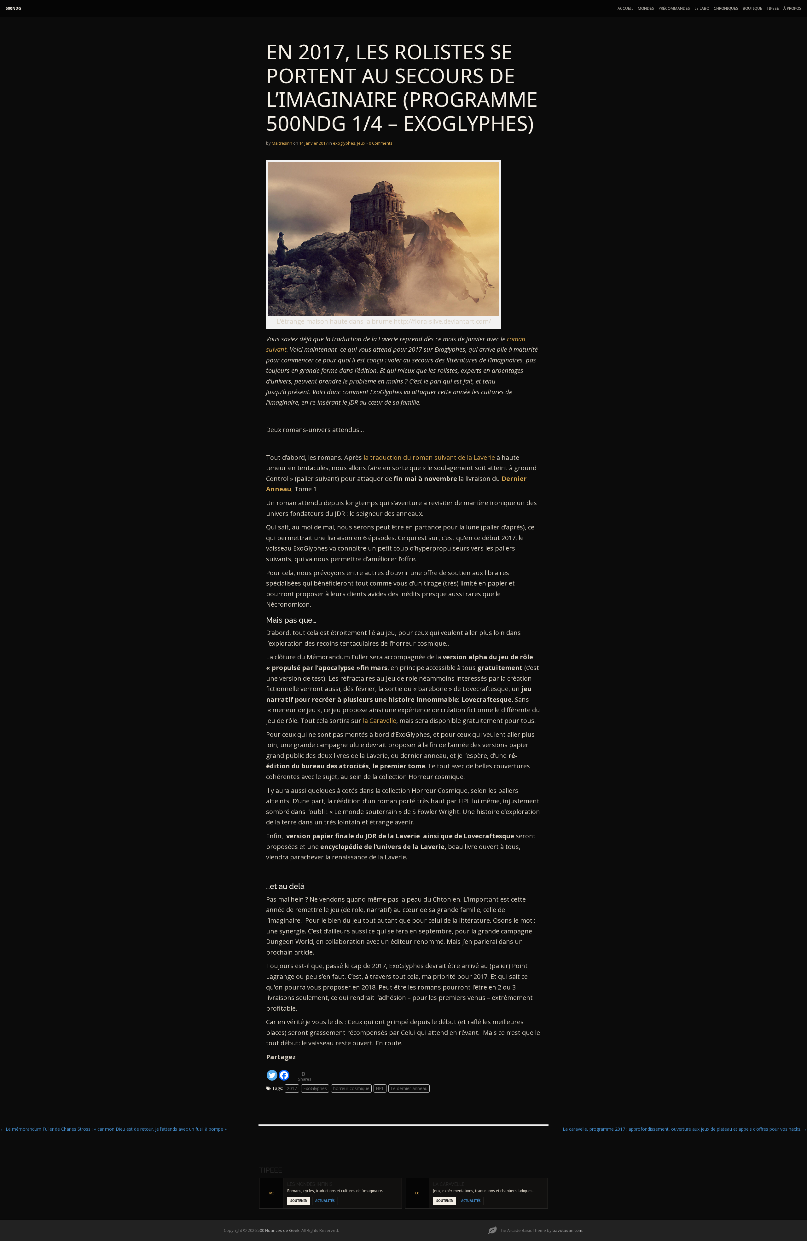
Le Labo (701, 8)
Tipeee (773, 8)
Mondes (646, 8)
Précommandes (674, 8)
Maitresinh (282, 143)
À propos (792, 8)
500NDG (13, 8)
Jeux (361, 143)
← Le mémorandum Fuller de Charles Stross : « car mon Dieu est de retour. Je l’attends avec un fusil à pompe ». (114, 1129)
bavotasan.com (567, 1230)
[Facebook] (284, 1072)
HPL (380, 1088)
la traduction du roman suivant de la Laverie (429, 457)
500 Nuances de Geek (278, 1230)
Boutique (752, 8)
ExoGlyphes (315, 1088)
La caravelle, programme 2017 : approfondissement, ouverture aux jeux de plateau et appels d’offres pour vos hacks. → (685, 1129)
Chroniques (726, 8)
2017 (292, 1088)
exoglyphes (344, 143)
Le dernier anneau (409, 1088)
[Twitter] (272, 1072)
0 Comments (380, 143)
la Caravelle (379, 720)
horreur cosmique (351, 1088)
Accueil (625, 8)
